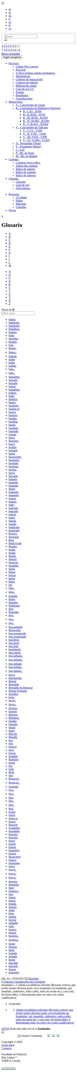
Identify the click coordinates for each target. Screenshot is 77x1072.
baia (11, 345)
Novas (12, 210)
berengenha (15, 678)
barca (12, 437)
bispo (12, 730)
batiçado (13, 511)
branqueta (14, 863)
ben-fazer (14, 643)
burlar (12, 959)
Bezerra (13, 708)
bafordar (13, 338)
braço (12, 840)
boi (10, 765)
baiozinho (14, 376)
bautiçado (14, 530)
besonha (13, 694)
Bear (11, 540)
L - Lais (20, 149)
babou (12, 319)
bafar (11, 335)
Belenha (13, 602)
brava (12, 866)
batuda (12, 520)
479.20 (5, 1028)
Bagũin (13, 341)
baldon (12, 392)
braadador (14, 831)
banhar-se (14, 408)
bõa (11, 743)
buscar (12, 969)
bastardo (13, 485)
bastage (13, 479)
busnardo (14, 972)
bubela (12, 916)
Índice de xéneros (26, 175)
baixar (12, 386)
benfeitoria (15, 649)
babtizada (14, 322)
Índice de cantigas (26, 172)
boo (11, 789)
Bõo (11, 808)
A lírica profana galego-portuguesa (35, 73)
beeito (12, 552)
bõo (11, 800)
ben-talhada (16, 655)
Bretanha (14, 884)
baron (12, 453)
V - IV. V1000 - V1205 (36, 140)
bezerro (13, 711)
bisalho (13, 721)
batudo (12, 524)
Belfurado (14, 605)
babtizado (14, 325)
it (9, 18)
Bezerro (13, 714)
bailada (13, 356)
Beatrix (13, 546)
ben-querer (15, 652)
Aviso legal (7, 1045)
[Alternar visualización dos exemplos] (23, 981)
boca (11, 749)
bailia (12, 362)
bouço (12, 821)
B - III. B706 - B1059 (35, 117)
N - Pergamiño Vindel (28, 143)
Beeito (12, 556)
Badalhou (14, 329)
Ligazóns (21, 207)
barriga (12, 469)
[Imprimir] (32, 978)
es (10, 22)
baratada (13, 428)
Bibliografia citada (26, 85)
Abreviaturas (23, 188)
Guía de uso (22, 185)
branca (12, 853)
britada (12, 903)
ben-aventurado (17, 636)
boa (11, 740)
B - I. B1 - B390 (32, 111)
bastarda (13, 482)
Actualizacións (24, 98)
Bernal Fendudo (18, 690)
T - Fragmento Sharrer (28, 146)
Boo (11, 797)
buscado (13, 966)
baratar (12, 434)
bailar (12, 359)
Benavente (15, 630)
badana (13, 332)
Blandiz (13, 737)
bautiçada (14, 527)
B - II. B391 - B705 (34, 114)
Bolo (11, 772)
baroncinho (15, 456)
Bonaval (14, 778)
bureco (12, 929)
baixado (13, 383)
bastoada (13, 492)
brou (11, 913)
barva (12, 472)
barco (12, 444)
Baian (12, 348)
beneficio (14, 639)
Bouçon (13, 824)
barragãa (13, 463)
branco (12, 859)
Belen (12, 599)
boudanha (14, 827)
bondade (13, 786)
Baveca (13, 533)
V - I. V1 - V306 (32, 130)
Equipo (20, 92)
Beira (12, 581)
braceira (13, 834)
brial (11, 887)
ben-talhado (15, 663)
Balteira (13, 399)
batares (12, 501)
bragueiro (14, 850)
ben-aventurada (17, 633)
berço (12, 674)
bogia (12, 762)
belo (11, 608)
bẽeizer (13, 559)
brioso (12, 900)
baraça (12, 412)
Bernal (12, 681)
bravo (12, 869)
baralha (13, 418)
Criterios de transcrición (29, 79)
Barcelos (13, 440)
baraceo (13, 415)
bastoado (14, 495)
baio (12, 369)
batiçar (12, 514)
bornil (12, 811)
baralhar (13, 421)
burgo (12, 943)
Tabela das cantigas (27, 165)
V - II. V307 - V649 (34, 133)
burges (12, 932)
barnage (13, 450)
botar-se (13, 818)
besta (11, 697)
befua (12, 568)
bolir (11, 769)
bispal (12, 727)
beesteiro (14, 565)
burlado (13, 956)
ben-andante (15, 627)
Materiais (21, 203)
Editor (19, 200)
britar (12, 910)
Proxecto (21, 69)
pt (10, 12)
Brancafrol (15, 856)
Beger (12, 572)
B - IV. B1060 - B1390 (36, 121)
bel (10, 584)
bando (12, 402)
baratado (13, 431)
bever (12, 700)
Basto (12, 488)
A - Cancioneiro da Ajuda (30, 105)
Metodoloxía (23, 76)
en (10, 15)
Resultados (22, 95)
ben (11, 615)
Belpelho (14, 612)
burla (11, 950)
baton (12, 517)
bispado (13, 724)
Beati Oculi (15, 543)
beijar (12, 578)
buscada (13, 962)
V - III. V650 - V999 (35, 137)
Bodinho (13, 759)
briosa (12, 897)
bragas (12, 847)
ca (10, 28)
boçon (12, 753)
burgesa (14, 935)
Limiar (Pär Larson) (27, 66)
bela (12, 588)
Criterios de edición (27, 82)
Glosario (20, 181)
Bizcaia (13, 733)
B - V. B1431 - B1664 (35, 124)
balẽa (12, 396)
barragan (13, 466)
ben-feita (13, 646)
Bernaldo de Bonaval (21, 687)
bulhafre (13, 923)
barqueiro (14, 460)
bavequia (14, 536)
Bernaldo (14, 684)
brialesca (13, 891)
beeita (12, 549)
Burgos (13, 946)
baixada (13, 380)
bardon (12, 447)
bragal (12, 843)
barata (12, 424)
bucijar (12, 919)
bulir (11, 926)
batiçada (13, 508)
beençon (13, 562)
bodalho (13, 756)
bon (11, 775)
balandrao (14, 389)
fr (9, 25)
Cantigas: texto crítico (28, 162)
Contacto (6, 1048)
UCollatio (21, 197)
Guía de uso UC (25, 89)
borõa (12, 815)
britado (12, 907)
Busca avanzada (10, 53)
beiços (12, 575)
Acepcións (15, 1003)
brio (11, 894)
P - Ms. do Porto (25, 153)
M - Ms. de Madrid (26, 156)
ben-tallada (15, 667)
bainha (12, 365)
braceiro (13, 837)
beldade (13, 596)
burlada (13, 953)
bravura (13, 881)
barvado (13, 476)
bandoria (13, 405)
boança (13, 746)
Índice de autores (25, 169)
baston (12, 498)
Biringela (14, 717)
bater (11, 504)
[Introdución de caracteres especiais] (5, 40)
